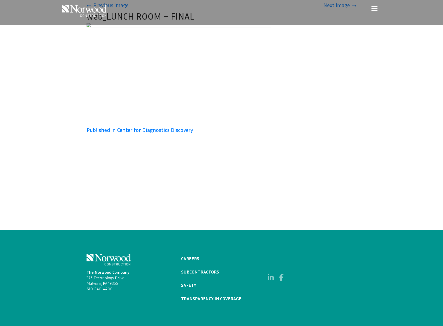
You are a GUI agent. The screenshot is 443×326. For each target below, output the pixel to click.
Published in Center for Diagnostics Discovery (140, 130)
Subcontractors (200, 271)
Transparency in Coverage (211, 298)
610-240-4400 (100, 288)
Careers (190, 258)
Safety (188, 285)
